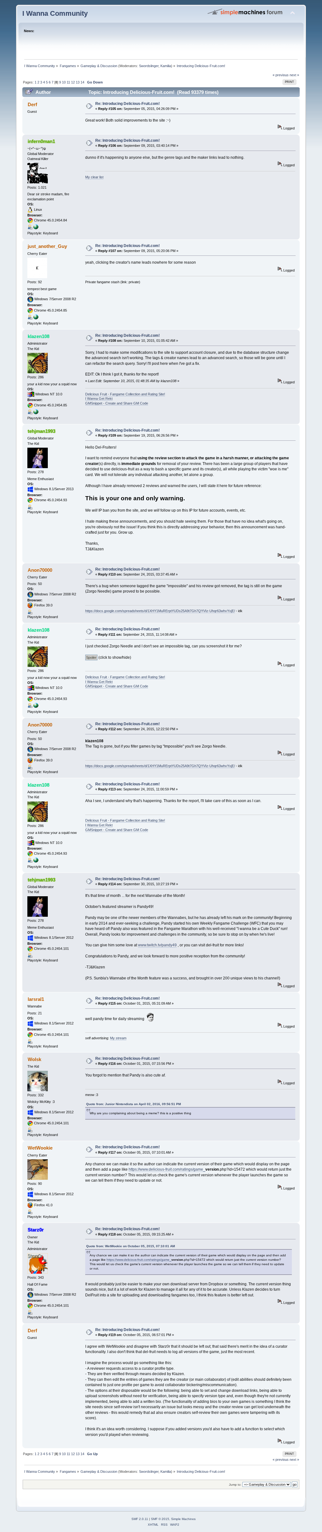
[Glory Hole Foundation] (35, 318)
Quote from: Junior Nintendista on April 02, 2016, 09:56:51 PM (133, 1104)
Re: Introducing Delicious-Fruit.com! (127, 103)
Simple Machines (183, 1519)
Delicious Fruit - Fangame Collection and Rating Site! (125, 394)
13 (78, 82)
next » (294, 75)
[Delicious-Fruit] (35, 413)
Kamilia (165, 66)
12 (73, 82)
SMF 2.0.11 (139, 1519)
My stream (118, 1038)
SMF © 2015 (160, 1519)
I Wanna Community (55, 13)
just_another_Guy (47, 246)
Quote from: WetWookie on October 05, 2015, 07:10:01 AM (130, 1246)
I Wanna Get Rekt (99, 398)
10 (64, 82)
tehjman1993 (41, 431)
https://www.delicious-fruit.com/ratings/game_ (167, 1169)
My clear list (94, 177)
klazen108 (38, 336)
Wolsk (34, 1059)
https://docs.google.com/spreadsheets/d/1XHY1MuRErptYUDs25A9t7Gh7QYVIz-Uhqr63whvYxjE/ (160, 611)
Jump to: (235, 1484)
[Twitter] (35, 228)
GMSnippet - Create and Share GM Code (116, 403)
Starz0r (36, 1229)
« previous (281, 75)
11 (68, 82)
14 (82, 82)
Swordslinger (148, 66)
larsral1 (36, 999)
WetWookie (40, 1147)
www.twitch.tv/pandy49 (157, 945)
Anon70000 (40, 570)
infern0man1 (41, 141)
